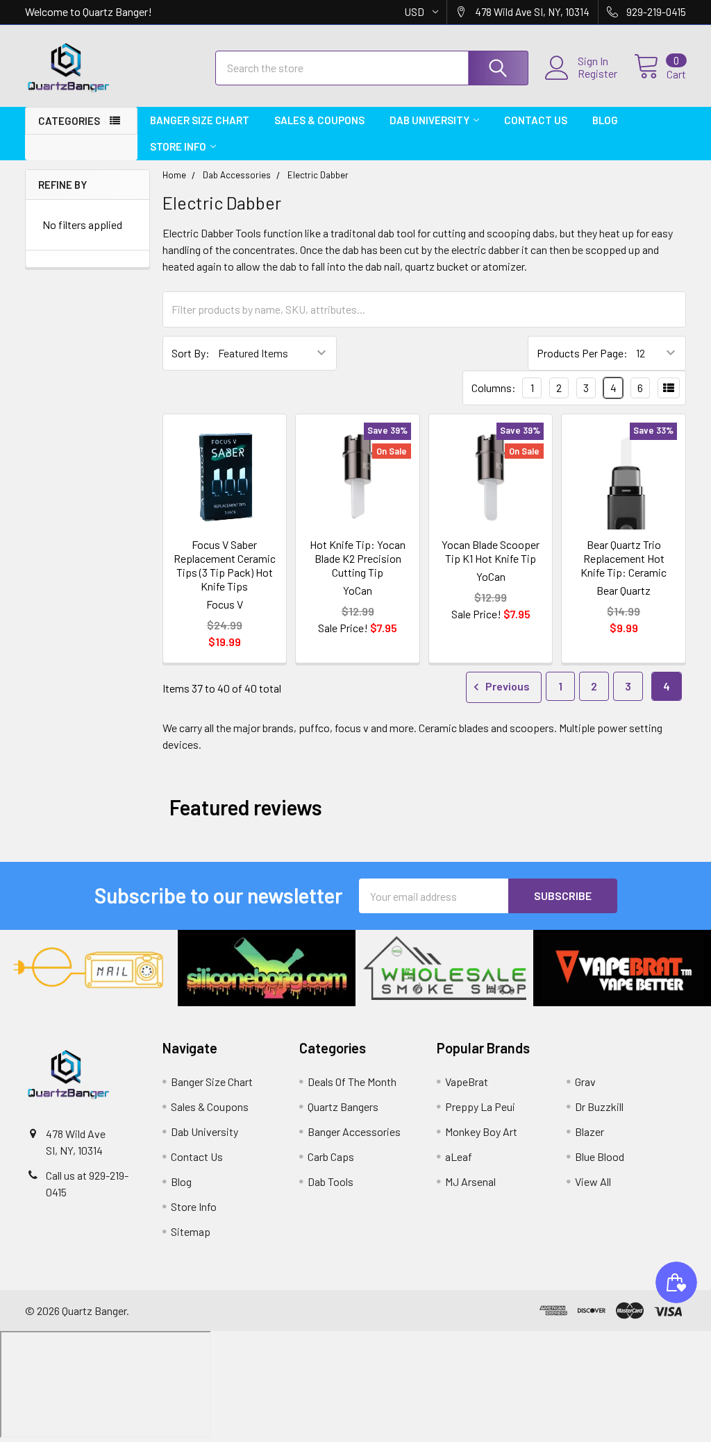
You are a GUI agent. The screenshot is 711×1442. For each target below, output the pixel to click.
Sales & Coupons (319, 120)
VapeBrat (466, 1081)
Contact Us (535, 120)
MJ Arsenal (470, 1181)
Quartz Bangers (343, 1106)
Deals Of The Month (352, 1081)
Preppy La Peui (480, 1106)
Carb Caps (331, 1156)
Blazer (589, 1131)
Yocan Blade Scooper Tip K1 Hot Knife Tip (490, 551)
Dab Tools (330, 1181)
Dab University (429, 120)
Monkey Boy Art (481, 1131)
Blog (605, 120)
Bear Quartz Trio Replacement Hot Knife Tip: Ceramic (623, 558)
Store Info (178, 146)
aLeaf (458, 1156)
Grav (585, 1081)
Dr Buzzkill (599, 1106)
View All (593, 1181)
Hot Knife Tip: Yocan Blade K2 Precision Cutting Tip (357, 558)
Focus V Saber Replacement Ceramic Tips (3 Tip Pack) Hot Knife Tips (225, 565)
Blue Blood (599, 1156)
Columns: (493, 387)
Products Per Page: (582, 352)
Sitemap (190, 1231)
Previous (506, 686)
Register (597, 73)
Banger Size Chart (199, 120)
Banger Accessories (354, 1131)
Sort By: (191, 352)
